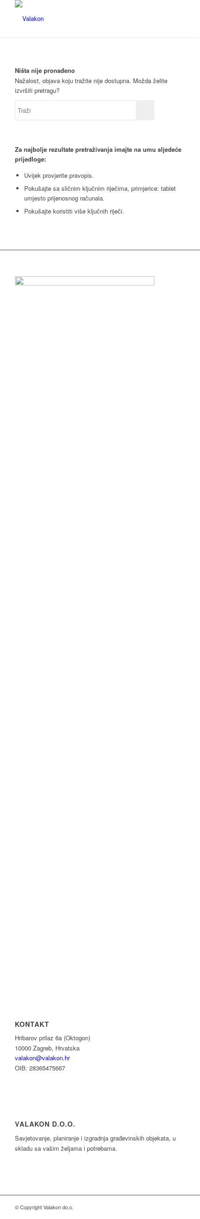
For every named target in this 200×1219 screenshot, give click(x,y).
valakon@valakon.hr (42, 1057)
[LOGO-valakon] (83, 18)
